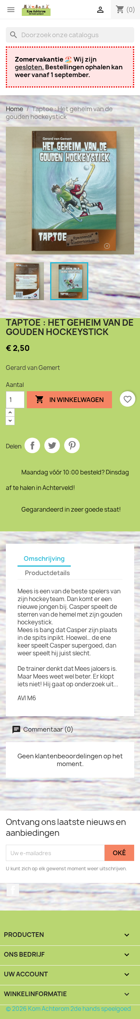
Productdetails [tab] (47, 573)
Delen (32, 445)
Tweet (52, 445)
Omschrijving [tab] (44, 558)
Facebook (13, 890)
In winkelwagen (69, 399)
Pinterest (72, 445)
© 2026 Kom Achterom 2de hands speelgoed (68, 1009)
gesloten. (29, 67)
